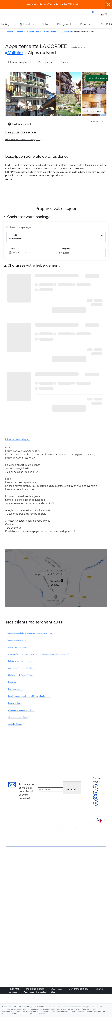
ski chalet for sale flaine (17, 717)
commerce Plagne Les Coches (20, 668)
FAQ (8, 875)
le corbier (12, 682)
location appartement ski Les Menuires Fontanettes (29, 696)
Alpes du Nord (33, 32)
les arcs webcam (15, 689)
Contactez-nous (14, 857)
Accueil (10, 32)
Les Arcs (89, 881)
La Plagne (90, 877)
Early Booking (38, 877)
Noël (33, 903)
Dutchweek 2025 (67, 974)
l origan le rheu (14, 703)
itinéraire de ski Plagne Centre (20, 675)
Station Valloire (83, 62)
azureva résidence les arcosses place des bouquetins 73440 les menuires (38, 654)
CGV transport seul (79, 988)
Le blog (35, 960)
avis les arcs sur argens (17, 647)
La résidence (63, 62)
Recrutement (13, 870)
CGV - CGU (57, 988)
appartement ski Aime (17, 640)
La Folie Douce (66, 977)
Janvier (34, 910)
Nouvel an (36, 907)
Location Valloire (67, 32)
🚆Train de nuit (28, 24)
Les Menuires (92, 884)
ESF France (64, 941)
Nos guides (37, 963)
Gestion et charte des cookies (39, 992)
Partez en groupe (67, 867)
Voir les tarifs (45, 62)
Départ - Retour (21, 252)
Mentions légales (35, 988)
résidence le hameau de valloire (21, 710)
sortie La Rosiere (15, 724)
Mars (33, 920)
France (20, 32)
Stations (46, 24)
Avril (33, 924)
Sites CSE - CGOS (67, 870)
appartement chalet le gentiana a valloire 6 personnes (30, 633)
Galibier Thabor (49, 32)
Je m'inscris (72, 788)
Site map (15, 988)
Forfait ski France (67, 938)
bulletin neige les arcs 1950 (19, 661)
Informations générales (20, 62)
